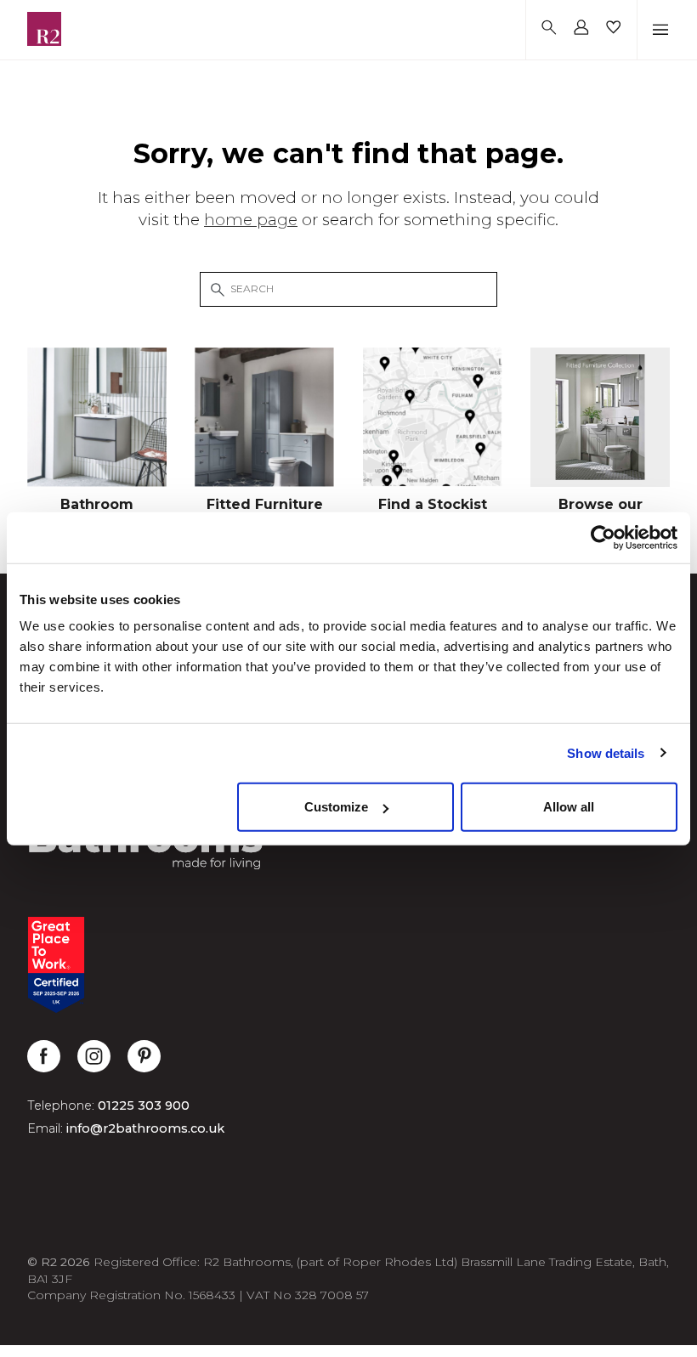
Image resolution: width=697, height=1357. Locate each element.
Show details (605, 752)
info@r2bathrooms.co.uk (145, 1128)
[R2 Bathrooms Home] (44, 29)
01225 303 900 (144, 1105)
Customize (336, 807)
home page (251, 219)
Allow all (568, 807)
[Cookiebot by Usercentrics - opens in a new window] (603, 537)
